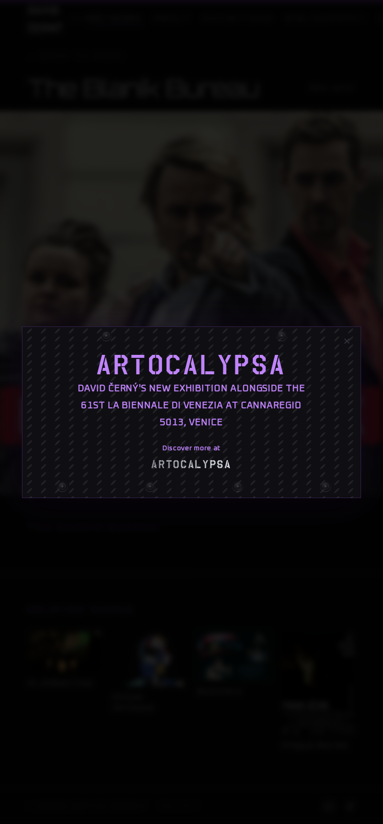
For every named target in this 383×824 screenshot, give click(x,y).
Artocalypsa (191, 365)
